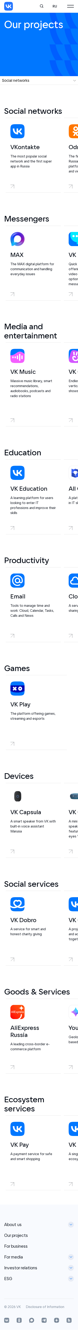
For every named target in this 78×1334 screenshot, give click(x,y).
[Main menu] (70, 6)
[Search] (41, 6)
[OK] (19, 1321)
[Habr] (69, 1321)
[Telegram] (44, 1321)
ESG (8, 1278)
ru (55, 6)
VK (18, 1307)
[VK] (8, 6)
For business (16, 1246)
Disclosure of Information (45, 1307)
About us (13, 1224)
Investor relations (20, 1267)
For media (13, 1257)
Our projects (16, 1235)
